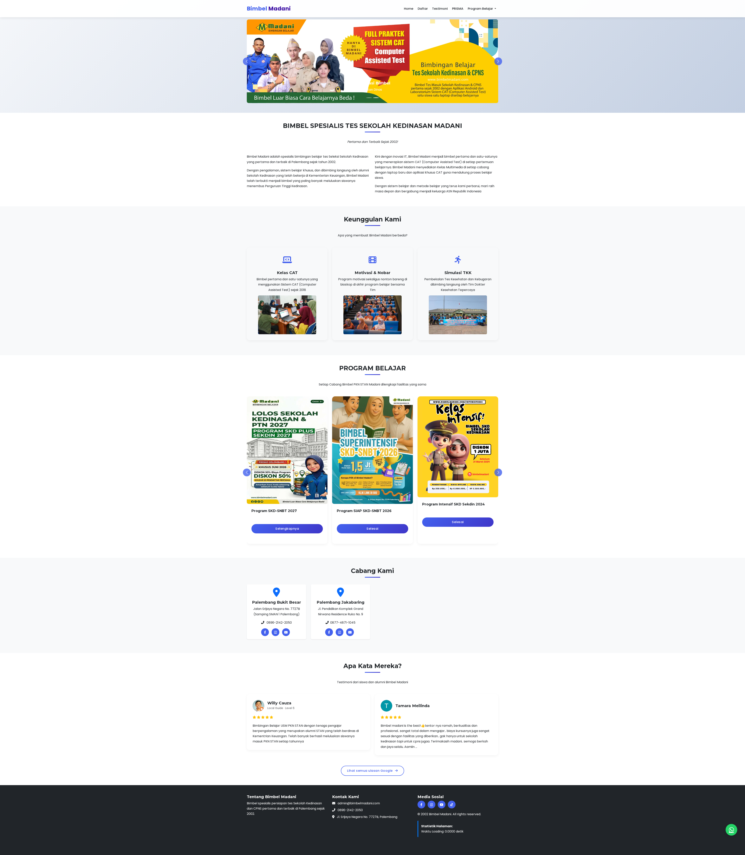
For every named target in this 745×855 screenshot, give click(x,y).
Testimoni (440, 8)
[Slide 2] (376, 98)
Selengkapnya (287, 529)
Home (408, 8)
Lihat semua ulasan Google (370, 771)
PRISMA (457, 8)
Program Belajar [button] (481, 8)
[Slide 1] (369, 98)
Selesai (372, 529)
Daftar (423, 8)
